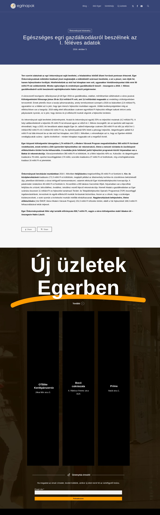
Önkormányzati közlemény (80, 31)
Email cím (39, 489)
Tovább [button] (76, 303)
